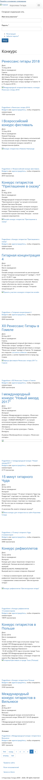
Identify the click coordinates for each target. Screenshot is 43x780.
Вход (5, 40)
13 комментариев (8, 611)
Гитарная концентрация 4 (21, 257)
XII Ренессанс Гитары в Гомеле (20, 327)
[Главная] (4, 4)
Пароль (5, 25)
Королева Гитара (18, 5)
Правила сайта (9, 762)
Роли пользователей (11, 767)
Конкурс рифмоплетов (20, 548)
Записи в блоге (9, 772)
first (4, 751)
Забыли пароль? (12, 36)
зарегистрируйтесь (19, 109)
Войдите (5, 109)
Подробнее (16, 107)
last (12, 755)
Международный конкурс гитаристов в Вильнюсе (18, 697)
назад (11, 751)
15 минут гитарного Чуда (17, 478)
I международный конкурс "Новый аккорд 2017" (20, 397)
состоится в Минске (19, 352)
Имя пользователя (10, 16)
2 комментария (7, 534)
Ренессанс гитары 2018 (21, 61)
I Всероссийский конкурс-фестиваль (17, 122)
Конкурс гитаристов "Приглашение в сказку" (21, 184)
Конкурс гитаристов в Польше (19, 626)
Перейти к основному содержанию (13, 1)
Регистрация (11, 34)
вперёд (5, 755)
